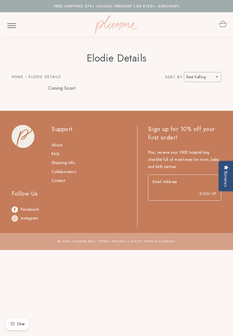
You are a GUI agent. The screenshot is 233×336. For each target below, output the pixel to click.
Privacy (119, 241)
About (56, 145)
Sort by (173, 77)
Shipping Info (63, 162)
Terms (103, 241)
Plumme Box (83, 241)
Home (18, 76)
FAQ (55, 154)
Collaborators (63, 172)
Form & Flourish (159, 241)
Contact (58, 180)
